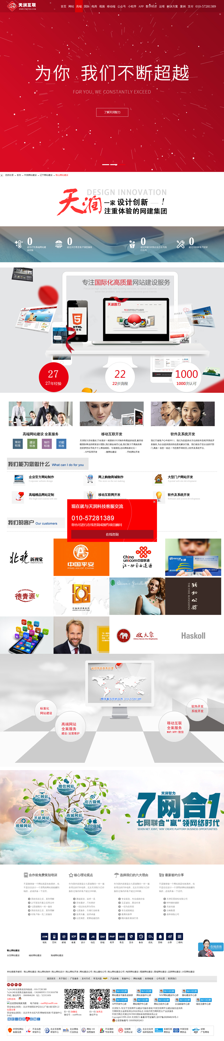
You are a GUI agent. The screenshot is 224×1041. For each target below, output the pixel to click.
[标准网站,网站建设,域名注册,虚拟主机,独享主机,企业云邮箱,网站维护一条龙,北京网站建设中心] (24, 1019)
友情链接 (149, 978)
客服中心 (126, 978)
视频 (102, 6)
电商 (94, 6)
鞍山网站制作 (44, 971)
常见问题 (97, 978)
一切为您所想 (127, 906)
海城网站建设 (57, 955)
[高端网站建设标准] (32, 448)
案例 (183, 6)
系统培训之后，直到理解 (42, 899)
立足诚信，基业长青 (130, 903)
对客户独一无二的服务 (41, 914)
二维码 (179, 942)
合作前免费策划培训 (43, 875)
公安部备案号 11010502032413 (129, 1020)
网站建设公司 (86, 971)
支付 (190, 6)
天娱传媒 (171, 906)
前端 (102, 942)
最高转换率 (126, 914)
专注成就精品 (127, 910)
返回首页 (51, 978)
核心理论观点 (83, 875)
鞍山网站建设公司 (116, 971)
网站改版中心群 (143, 995)
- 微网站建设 (111, 452)
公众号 (121, 6)
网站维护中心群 (140, 1004)
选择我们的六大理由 (134, 875)
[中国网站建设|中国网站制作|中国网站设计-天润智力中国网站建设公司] (41, 425)
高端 (79, 6)
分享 (170, 942)
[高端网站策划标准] (18, 448)
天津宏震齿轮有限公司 (177, 899)
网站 (71, 6)
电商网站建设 (132, 971)
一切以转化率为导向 (85, 906)
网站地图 (137, 978)
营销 (160, 942)
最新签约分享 (174, 875)
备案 (73, 942)
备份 (141, 942)
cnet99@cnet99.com (49, 1003)
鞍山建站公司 (100, 971)
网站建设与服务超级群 (122, 995)
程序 (112, 942)
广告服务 (74, 978)
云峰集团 (171, 910)
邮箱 (64, 942)
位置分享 (11, 1010)
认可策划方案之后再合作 (42, 903)
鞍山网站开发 (72, 971)
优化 (150, 942)
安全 (131, 942)
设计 (83, 942)
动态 (93, 942)
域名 (45, 942)
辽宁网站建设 (46, 175)
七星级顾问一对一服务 (41, 906)
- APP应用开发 (90, 452)
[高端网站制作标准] (47, 448)
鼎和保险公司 (173, 914)
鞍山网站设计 (58, 971)
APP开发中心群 (119, 1004)
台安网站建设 (13, 955)
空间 (54, 942)
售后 (122, 942)
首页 (63, 6)
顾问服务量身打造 (129, 918)
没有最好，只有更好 (85, 903)
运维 (162, 6)
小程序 (132, 6)
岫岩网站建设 (35, 955)
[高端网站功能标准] (61, 448)
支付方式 (86, 978)
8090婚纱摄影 (173, 903)
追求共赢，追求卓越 (85, 914)
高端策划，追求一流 (85, 899)
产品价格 (114, 978)
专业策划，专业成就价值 (133, 899)
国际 (86, 6)
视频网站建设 (146, 971)
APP (141, 6)
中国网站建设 (30, 175)
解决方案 (172, 6)
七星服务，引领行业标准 (87, 910)
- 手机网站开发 (133, 452)
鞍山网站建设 (13, 950)
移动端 (111, 6)
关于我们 (63, 978)
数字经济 (151, 6)
